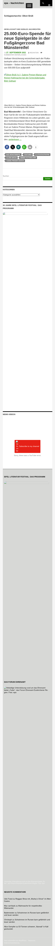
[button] (7, 147)
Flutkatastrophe (42, 154)
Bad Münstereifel (13, 154)
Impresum (31, 940)
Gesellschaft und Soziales (16, 29)
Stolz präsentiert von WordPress (15, 940)
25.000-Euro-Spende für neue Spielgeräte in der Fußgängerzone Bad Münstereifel (27, 40)
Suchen (6, 176)
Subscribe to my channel (29, 446)
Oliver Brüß (11, 157)
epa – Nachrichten (14, 3)
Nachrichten (34, 29)
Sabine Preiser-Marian (15, 161)
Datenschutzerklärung (11, 943)
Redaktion (34, 53)
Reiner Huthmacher (28, 157)
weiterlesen (15, 139)
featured (28, 154)
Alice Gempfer (10, 927)
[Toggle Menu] (29, 5)
